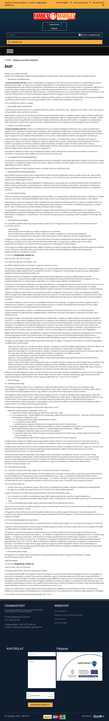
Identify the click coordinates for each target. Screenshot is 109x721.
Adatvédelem (60, 611)
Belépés (54, 28)
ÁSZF (9, 66)
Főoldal (8, 60)
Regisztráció (54, 24)
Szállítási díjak (60, 623)
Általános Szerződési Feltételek (68, 615)
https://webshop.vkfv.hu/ (16, 83)
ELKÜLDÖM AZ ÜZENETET (40, 705)
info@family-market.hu (24, 255)
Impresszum (60, 619)
